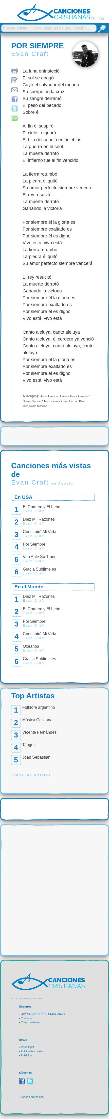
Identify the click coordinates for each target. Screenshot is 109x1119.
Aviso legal (27, 1047)
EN (101, 19)
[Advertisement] (54, 883)
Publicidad (27, 1055)
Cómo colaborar (31, 1022)
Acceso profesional (32, 1096)
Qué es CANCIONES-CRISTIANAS (43, 1013)
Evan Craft (30, 53)
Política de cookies (32, 1051)
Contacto (26, 1018)
